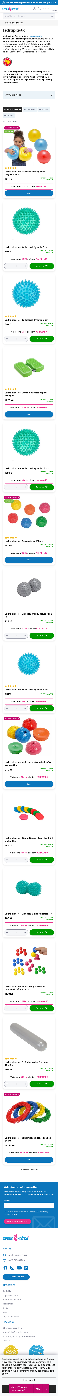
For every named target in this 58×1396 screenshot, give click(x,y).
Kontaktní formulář (16, 1277)
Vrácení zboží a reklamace (15, 1332)
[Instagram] (11, 1267)
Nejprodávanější (12, 109)
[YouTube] (19, 1267)
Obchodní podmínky (12, 1328)
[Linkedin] (25, 1267)
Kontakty (7, 1291)
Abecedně (8, 116)
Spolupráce (8, 1303)
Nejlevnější (29, 109)
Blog (5, 1312)
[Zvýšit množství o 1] (25, 266)
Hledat (51, 16)
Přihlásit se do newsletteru (17, 1221)
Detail (29, 193)
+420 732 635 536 (16, 1260)
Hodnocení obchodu (12, 1299)
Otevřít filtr (13, 95)
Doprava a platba (11, 1295)
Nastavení (29, 1380)
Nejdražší (43, 109)
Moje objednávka (11, 1316)
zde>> (5, 1373)
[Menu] (54, 8)
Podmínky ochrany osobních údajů (19, 1336)
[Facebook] (5, 1267)
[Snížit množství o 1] (7, 266)
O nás (5, 1308)
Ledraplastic (35, 36)
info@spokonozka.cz (17, 1255)
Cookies (6, 1340)
